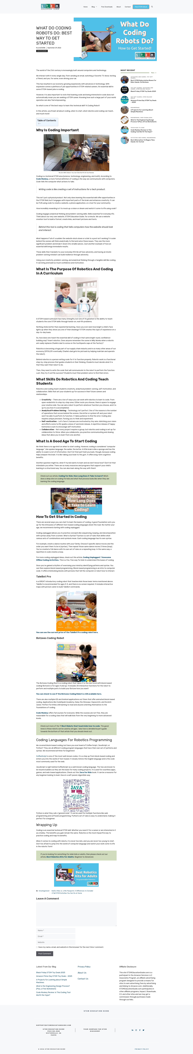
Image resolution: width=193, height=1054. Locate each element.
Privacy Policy (84, 966)
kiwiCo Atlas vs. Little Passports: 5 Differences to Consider (72, 891)
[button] (152, 7)
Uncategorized (42, 51)
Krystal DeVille (40, 48)
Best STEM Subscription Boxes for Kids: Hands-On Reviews (143, 81)
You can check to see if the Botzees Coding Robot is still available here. (69, 694)
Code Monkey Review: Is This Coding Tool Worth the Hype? (141, 131)
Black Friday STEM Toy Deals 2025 (143, 91)
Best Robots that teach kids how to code (81, 726)
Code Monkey (42, 713)
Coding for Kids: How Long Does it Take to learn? (80, 476)
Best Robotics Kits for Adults (60, 857)
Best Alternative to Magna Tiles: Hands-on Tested (143, 141)
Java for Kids (85, 772)
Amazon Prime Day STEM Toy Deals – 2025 (54, 976)
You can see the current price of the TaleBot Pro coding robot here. (67, 632)
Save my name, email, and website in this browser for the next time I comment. (71, 947)
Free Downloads (106, 7)
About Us (82, 973)
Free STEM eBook (141, 7)
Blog (93, 7)
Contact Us (83, 979)
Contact (128, 7)
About (119, 7)
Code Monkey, (42, 179)
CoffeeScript (41, 756)
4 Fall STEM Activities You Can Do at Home (67, 893)
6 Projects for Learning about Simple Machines (142, 110)
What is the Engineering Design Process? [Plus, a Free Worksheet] (143, 121)
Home (85, 7)
